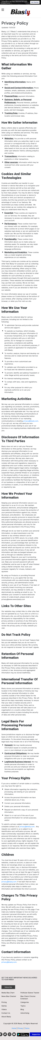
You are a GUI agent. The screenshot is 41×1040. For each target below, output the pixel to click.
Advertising (24, 1013)
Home (14, 1028)
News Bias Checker (8, 996)
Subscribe (8, 987)
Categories (24, 1002)
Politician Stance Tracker (29, 993)
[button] (17, 10)
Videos (4, 1009)
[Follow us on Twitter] (5, 1034)
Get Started (35, 2)
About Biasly (6, 1017)
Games (4, 1006)
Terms (27, 1028)
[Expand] (2, 10)
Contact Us (5, 1013)
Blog (22, 1009)
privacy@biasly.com (30, 421)
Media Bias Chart (7, 993)
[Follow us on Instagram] (9, 1034)
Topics (22, 1006)
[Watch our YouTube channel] (14, 1034)
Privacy (21, 1028)
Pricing (4, 1002)
